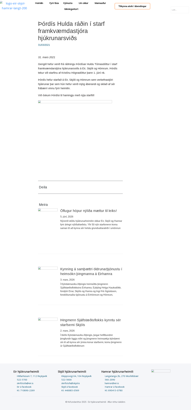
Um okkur (83, 2)
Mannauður (100, 2)
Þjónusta (67, 2)
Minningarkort (71, 8)
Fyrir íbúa (54, 2)
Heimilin (39, 2)
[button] (100, 187)
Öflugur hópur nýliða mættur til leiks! (88, 211)
